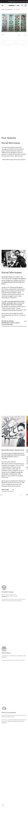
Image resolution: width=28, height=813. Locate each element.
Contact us (4, 596)
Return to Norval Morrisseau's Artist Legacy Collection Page (11, 322)
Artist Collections (9, 9)
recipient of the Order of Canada (12, 310)
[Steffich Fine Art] (14, 5)
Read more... (6, 489)
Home (3, 9)
